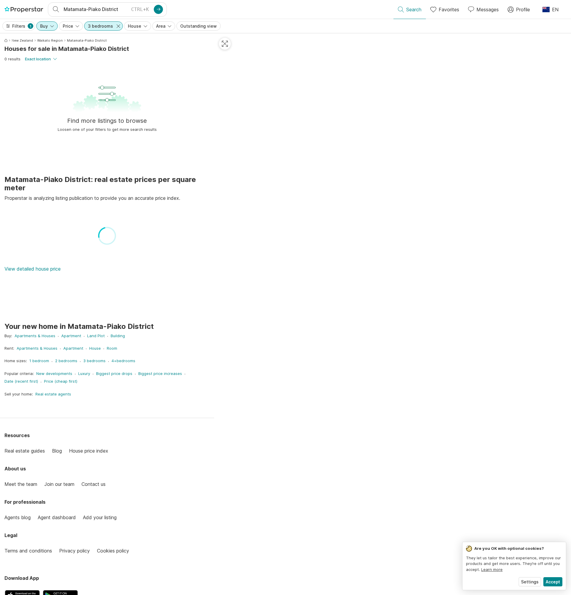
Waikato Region (50, 40)
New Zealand (22, 40)
